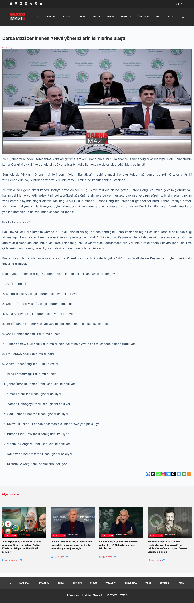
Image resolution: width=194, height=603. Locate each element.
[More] (189, 474)
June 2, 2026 (58, 557)
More (170, 16)
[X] (153, 474)
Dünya (82, 16)
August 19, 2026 (11, 560)
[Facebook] (11, 3)
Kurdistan (50, 16)
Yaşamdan (126, 16)
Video (158, 16)
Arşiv (181, 583)
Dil (177, 3)
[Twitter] (179, 474)
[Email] (184, 474)
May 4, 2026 (155, 560)
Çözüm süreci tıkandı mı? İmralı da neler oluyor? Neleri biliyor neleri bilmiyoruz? (118, 545)
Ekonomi (96, 16)
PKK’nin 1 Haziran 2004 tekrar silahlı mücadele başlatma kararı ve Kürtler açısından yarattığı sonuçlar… (71, 545)
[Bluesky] (41, 3)
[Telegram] (31, 3)
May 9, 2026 (107, 557)
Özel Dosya (143, 16)
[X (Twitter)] (16, 3)
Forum (110, 16)
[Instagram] (21, 3)
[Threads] (36, 3)
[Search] (183, 17)
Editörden (165, 583)
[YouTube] (26, 3)
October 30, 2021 (9, 48)
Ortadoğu (67, 16)
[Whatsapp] (158, 474)
